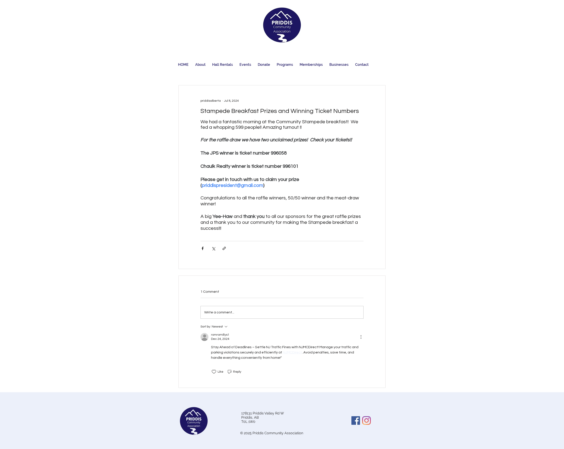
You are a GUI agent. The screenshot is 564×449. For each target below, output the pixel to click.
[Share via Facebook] (202, 248)
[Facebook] (355, 420)
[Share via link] (224, 248)
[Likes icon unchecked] (214, 371)
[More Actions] (361, 337)
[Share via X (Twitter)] (213, 248)
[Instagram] (366, 420)
